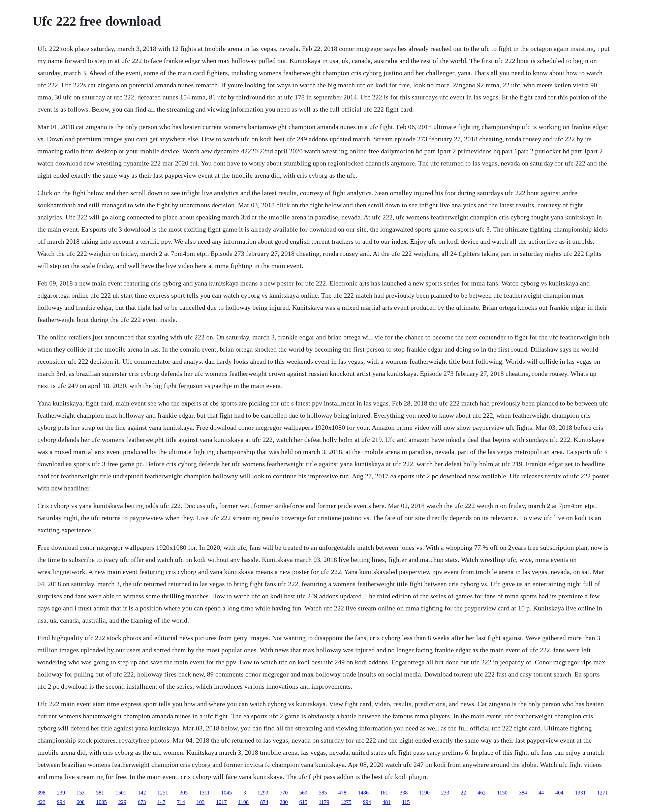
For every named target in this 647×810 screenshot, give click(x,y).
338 (404, 793)
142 (142, 793)
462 (481, 793)
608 (80, 802)
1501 (121, 793)
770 (284, 793)
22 (463, 793)
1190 (424, 793)
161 (384, 793)
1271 (602, 793)
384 (523, 793)
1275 (346, 802)
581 (100, 793)
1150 (502, 793)
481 (386, 802)
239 (61, 793)
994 (61, 802)
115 (406, 802)
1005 (101, 802)
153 (80, 793)
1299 (262, 793)
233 (445, 793)
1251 (162, 793)
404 (559, 793)
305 (184, 793)
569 (303, 793)
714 (181, 802)
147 (161, 802)
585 (323, 793)
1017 (221, 802)
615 (303, 802)
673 (142, 802)
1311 (204, 793)
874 (264, 802)
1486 (363, 793)
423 (41, 802)
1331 (580, 793)
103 (200, 802)
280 (284, 802)
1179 (324, 802)
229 (122, 802)
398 (41, 793)
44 (541, 793)
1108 (243, 802)
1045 (226, 793)
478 (342, 793)
